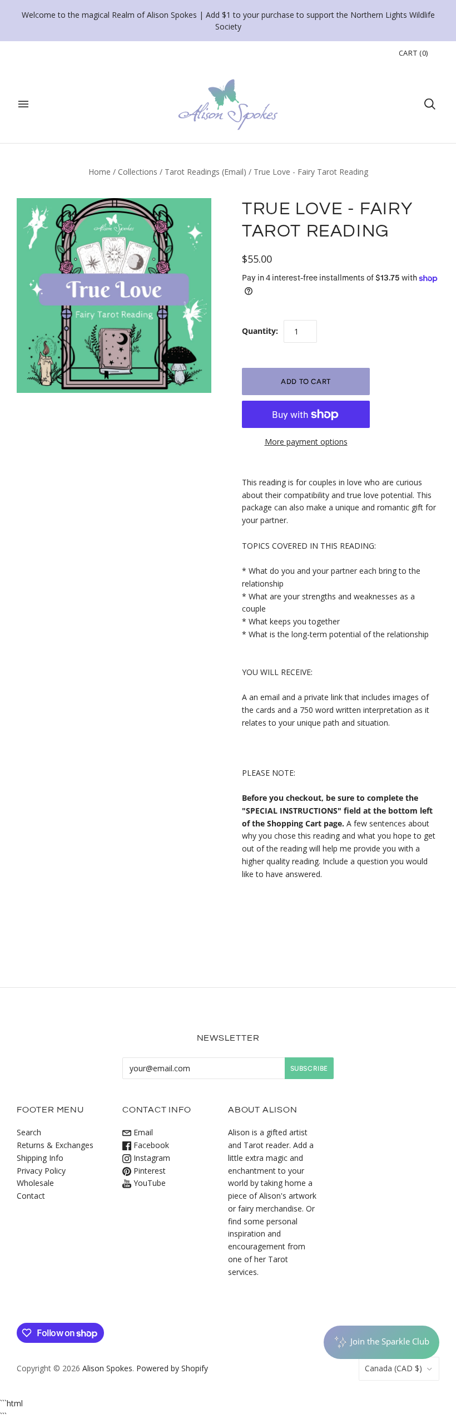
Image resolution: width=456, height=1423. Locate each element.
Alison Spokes (107, 1368)
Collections (137, 171)
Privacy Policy (41, 1170)
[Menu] (23, 104)
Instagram (150, 1158)
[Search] (429, 104)
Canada (393, 1368)
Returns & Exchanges (55, 1145)
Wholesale (35, 1183)
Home (99, 171)
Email (142, 1132)
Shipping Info (40, 1158)
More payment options (306, 441)
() (413, 53)
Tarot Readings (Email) (205, 171)
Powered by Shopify (172, 1368)
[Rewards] (381, 1342)
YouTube (148, 1183)
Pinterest (148, 1170)
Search (29, 1132)
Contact (31, 1195)
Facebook (150, 1145)
